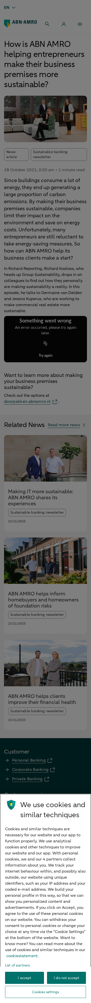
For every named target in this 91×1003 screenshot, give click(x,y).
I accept (24, 978)
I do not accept (66, 978)
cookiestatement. (22, 956)
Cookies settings (45, 992)
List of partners (17, 965)
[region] (45, 898)
